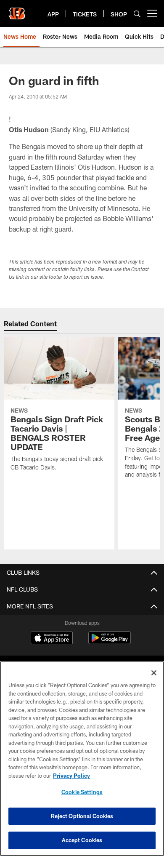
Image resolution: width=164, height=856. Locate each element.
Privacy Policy (71, 775)
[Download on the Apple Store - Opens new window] (51, 639)
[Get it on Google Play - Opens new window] (109, 642)
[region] (82, 758)
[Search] (137, 13)
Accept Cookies (82, 840)
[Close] (154, 673)
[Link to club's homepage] (17, 10)
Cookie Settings (82, 792)
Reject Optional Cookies (82, 816)
